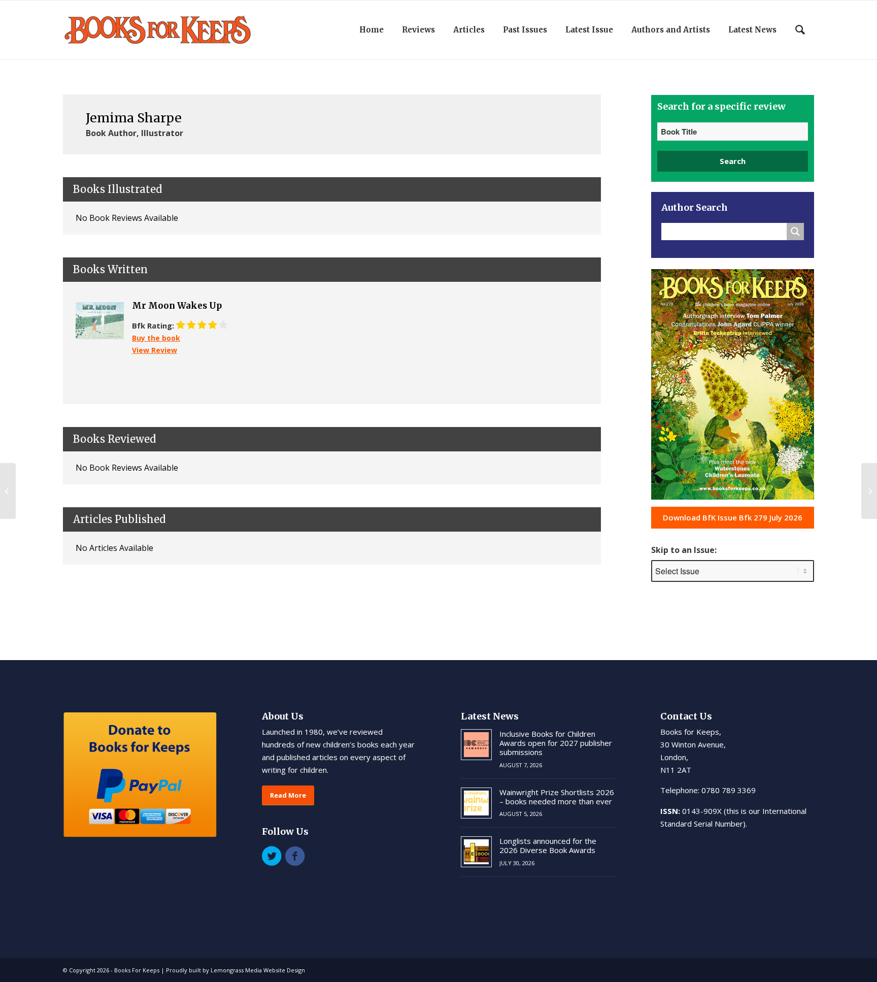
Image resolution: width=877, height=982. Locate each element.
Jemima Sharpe (134, 118)
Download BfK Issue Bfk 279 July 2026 (732, 517)
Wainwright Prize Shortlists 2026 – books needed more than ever (556, 797)
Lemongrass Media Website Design (258, 970)
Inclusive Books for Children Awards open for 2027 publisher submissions (555, 743)
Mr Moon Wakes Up (177, 306)
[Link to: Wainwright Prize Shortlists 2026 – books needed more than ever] (476, 803)
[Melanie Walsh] (8, 491)
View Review (154, 350)
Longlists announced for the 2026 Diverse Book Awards (547, 845)
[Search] (800, 30)
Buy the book (156, 338)
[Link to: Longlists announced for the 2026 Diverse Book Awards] (476, 851)
